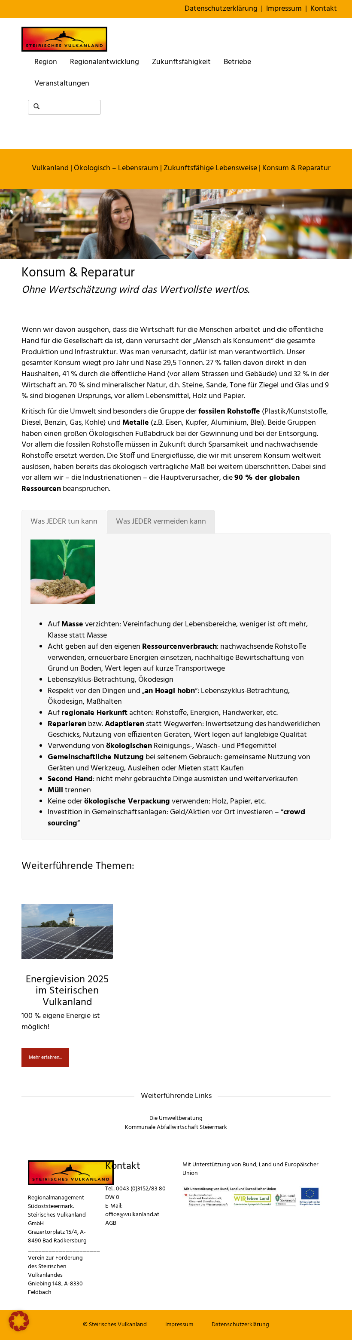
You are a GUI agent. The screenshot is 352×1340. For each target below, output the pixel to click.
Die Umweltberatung (176, 1118)
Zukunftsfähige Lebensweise (210, 168)
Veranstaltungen (61, 83)
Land (265, 1165)
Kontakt (323, 9)
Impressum (284, 9)
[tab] (63, 522)
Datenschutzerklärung (221, 9)
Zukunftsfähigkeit (181, 62)
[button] (19, 1321)
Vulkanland (50, 168)
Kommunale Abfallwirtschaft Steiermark (176, 1127)
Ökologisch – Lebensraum (116, 168)
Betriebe (237, 62)
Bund (249, 1165)
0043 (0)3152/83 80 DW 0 (135, 1193)
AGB (110, 1223)
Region (45, 62)
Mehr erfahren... (45, 1057)
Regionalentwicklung (104, 62)
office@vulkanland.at (132, 1215)
